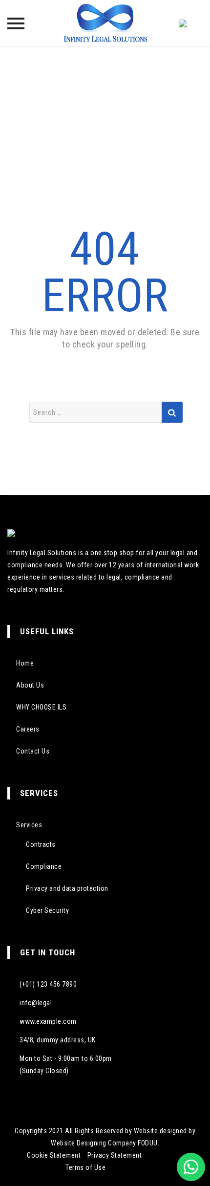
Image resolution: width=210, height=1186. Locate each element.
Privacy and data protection (67, 888)
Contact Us (32, 751)
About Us (30, 685)
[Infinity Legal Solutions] (105, 23)
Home (25, 663)
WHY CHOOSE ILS (41, 707)
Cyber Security (47, 910)
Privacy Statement (114, 1155)
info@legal (36, 1003)
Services (29, 825)
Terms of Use (85, 1167)
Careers (28, 729)
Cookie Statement (54, 1155)
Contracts (41, 844)
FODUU (148, 1143)
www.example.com (48, 1021)
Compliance (44, 866)
